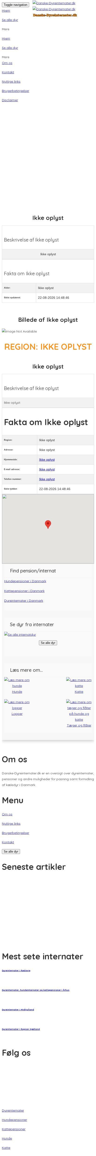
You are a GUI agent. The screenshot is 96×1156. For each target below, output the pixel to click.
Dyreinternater (13, 1110)
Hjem (6, 10)
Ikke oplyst (47, 459)
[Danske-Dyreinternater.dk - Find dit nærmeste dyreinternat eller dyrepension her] (62, 9)
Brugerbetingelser (15, 91)
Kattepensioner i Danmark (24, 591)
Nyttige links (11, 81)
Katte (6, 1148)
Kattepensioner (13, 1129)
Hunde (7, 1138)
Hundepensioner (14, 1120)
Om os (7, 63)
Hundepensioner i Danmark (25, 581)
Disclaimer (10, 100)
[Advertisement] (48, 148)
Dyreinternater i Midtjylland (18, 1009)
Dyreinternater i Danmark (23, 600)
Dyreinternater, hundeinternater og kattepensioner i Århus (35, 990)
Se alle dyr (10, 20)
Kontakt (8, 72)
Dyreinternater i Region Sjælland (21, 1029)
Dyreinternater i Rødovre (16, 970)
